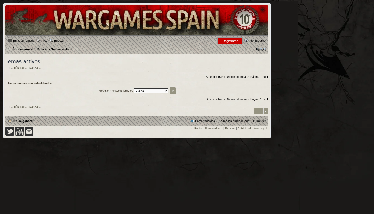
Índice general (23, 121)
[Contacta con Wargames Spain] (29, 134)
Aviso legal (260, 128)
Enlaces (230, 128)
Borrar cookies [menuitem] (205, 121)
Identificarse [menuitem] (257, 40)
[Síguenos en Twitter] (9, 134)
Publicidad (244, 128)
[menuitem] (261, 49)
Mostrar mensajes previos (116, 90)
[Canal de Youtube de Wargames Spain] (19, 134)
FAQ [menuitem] (44, 40)
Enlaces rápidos (23, 40)
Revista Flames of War (208, 128)
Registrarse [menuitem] (230, 41)
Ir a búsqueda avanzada (25, 67)
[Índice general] (136, 34)
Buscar (59, 40)
